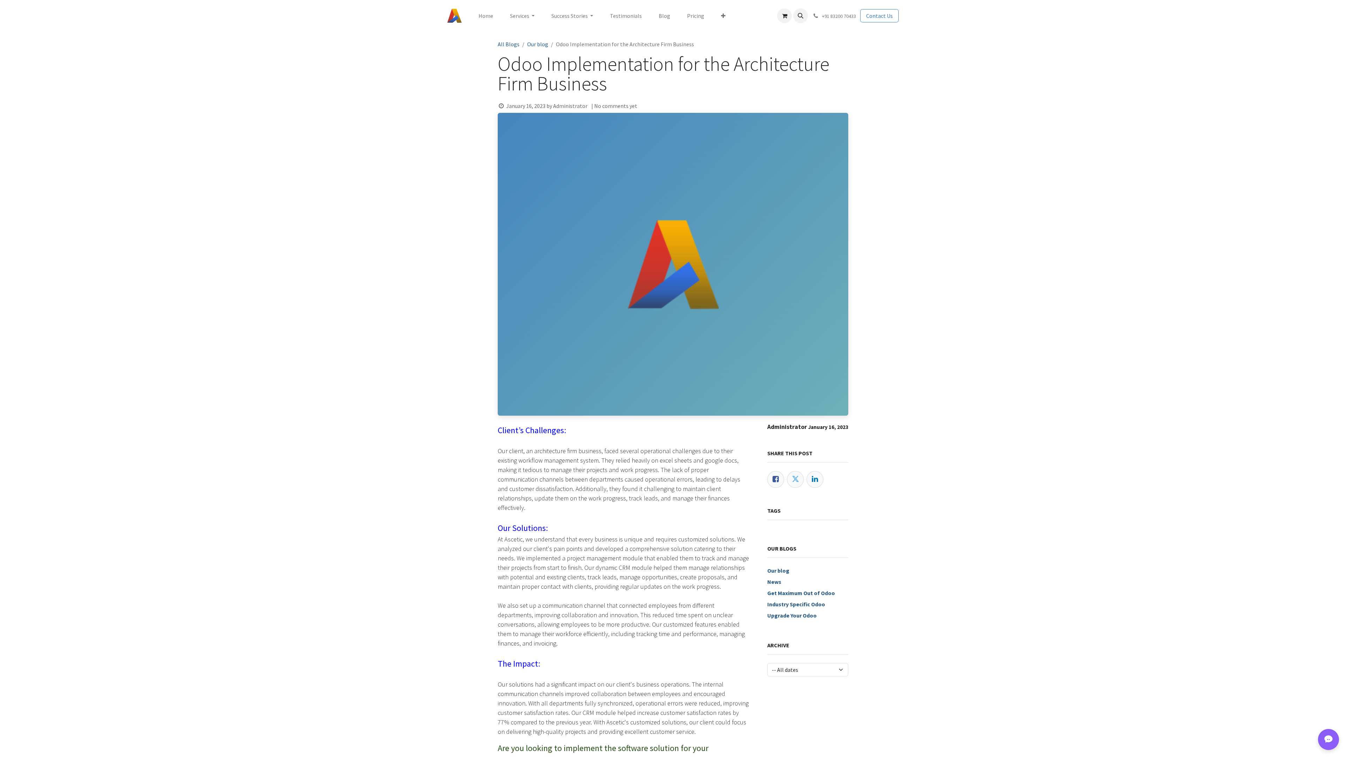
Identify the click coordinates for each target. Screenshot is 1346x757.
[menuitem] (486, 16)
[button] (800, 15)
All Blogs (508, 44)
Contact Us (879, 15)
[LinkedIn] (815, 479)
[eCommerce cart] (784, 15)
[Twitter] (795, 479)
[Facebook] (775, 479)
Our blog (537, 44)
